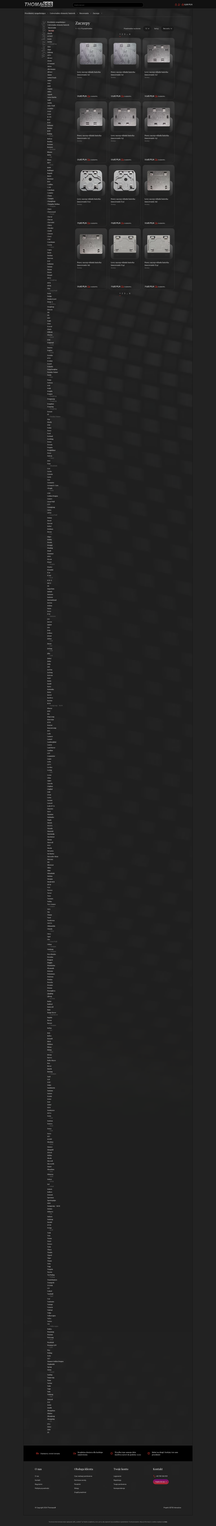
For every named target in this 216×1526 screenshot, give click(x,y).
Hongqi (49, 545)
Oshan (51, 945)
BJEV (50, 164)
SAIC (49, 1082)
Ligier (49, 781)
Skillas (49, 1155)
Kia (48, 714)
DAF (48, 261)
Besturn (51, 148)
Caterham (50, 190)
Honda (49, 542)
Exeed (49, 364)
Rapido (49, 1017)
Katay (49, 692)
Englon (50, 351)
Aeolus (52, 43)
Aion (49, 47)
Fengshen (50, 404)
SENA (49, 1113)
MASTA (49, 826)
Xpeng (49, 1367)
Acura (49, 39)
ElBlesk (50, 332)
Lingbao (50, 786)
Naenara (50, 899)
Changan (50, 198)
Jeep (48, 630)
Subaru (49, 1216)
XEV (48, 1358)
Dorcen (49, 310)
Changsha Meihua (53, 205)
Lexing (50, 771)
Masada (50, 828)
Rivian (49, 1055)
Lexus (49, 775)
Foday (49, 428)
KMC (49, 711)
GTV (48, 504)
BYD (48, 182)
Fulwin (50, 457)
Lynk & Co (51, 806)
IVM (51, 615)
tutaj (165, 1522)
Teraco (49, 1244)
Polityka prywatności (42, 1488)
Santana (50, 1091)
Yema (49, 1380)
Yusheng (50, 1395)
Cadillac (50, 184)
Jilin (50, 654)
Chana (49, 196)
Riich (49, 1041)
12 (146, 28)
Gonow (49, 499)
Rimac (49, 1047)
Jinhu (49, 661)
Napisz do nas (160, 1482)
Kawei (49, 695)
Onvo (49, 934)
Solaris (49, 1189)
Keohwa (50, 698)
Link (48, 792)
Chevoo (50, 220)
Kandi (49, 684)
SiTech (49, 1152)
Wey (48, 1350)
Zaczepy (96, 13)
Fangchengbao (52, 369)
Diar (52, 289)
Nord (49, 918)
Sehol (49, 1105)
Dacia (49, 253)
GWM (52, 514)
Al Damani (50, 63)
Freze (49, 453)
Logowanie (117, 1476)
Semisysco (51, 1110)
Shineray (50, 1175)
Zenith (49, 1408)
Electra (50, 336)
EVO (48, 358)
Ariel (49, 86)
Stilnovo (50, 1213)
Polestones (51, 974)
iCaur (50, 576)
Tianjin (49, 1252)
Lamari (49, 739)
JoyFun (49, 670)
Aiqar (49, 49)
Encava (49, 347)
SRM (49, 1203)
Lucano (49, 800)
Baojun (49, 128)
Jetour (49, 636)
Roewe (49, 1058)
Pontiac (50, 979)
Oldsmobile (51, 926)
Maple (49, 820)
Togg (49, 1266)
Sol (50, 1185)
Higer (49, 537)
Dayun (49, 269)
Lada (49, 733)
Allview (49, 72)
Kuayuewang (51, 728)
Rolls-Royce (51, 1060)
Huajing (50, 548)
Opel (49, 937)
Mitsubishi (51, 873)
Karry (49, 686)
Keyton (49, 700)
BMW (49, 167)
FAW (48, 385)
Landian (50, 750)
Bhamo (49, 152)
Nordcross (51, 920)
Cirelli (49, 231)
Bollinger (50, 170)
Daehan (50, 255)
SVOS (49, 1225)
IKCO (49, 583)
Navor (49, 893)
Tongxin (50, 1269)
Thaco (49, 1250)
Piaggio (49, 963)
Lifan (49, 778)
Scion (49, 1099)
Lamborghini (51, 742)
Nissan (49, 915)
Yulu (48, 1392)
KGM (55, 704)
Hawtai (49, 523)
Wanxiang (50, 1332)
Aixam (49, 61)
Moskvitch (51, 882)
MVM (49, 884)
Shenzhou (50, 1170)
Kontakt (37, 1480)
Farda (50, 376)
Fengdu (49, 391)
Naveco (49, 890)
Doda (49, 293)
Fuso (52, 465)
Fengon (52, 395)
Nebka (49, 901)
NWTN (49, 923)
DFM (49, 283)
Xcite (49, 1356)
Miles (49, 868)
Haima (49, 518)
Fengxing (52, 408)
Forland (50, 436)
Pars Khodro (51, 954)
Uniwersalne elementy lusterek (62, 13)
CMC (49, 239)
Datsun (49, 267)
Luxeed (49, 803)
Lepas (49, 759)
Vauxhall (50, 1295)
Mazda (49, 848)
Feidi (49, 388)
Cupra (49, 250)
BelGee (49, 139)
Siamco (49, 1147)
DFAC (52, 279)
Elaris (49, 329)
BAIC (49, 122)
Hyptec (49, 567)
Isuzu (49, 608)
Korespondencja (119, 1488)
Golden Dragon (52, 496)
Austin (49, 103)
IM (48, 586)
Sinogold (50, 1150)
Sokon (50, 1180)
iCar (48, 573)
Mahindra (50, 817)
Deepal (49, 275)
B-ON (49, 117)
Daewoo (50, 258)
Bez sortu (166, 28)
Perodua (50, 957)
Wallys (49, 1329)
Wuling (49, 1353)
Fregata (50, 447)
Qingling (50, 993)
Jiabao (50, 640)
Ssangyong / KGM (53, 1206)
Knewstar (50, 719)
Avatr (49, 111)
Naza (49, 896)
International (51, 600)
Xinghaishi (51, 1364)
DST (48, 318)
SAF (48, 1079)
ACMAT (50, 36)
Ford (49, 433)
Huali (49, 551)
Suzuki (49, 1222)
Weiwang (50, 1338)
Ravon (49, 1020)
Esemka (50, 355)
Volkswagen (51, 1316)
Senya (50, 1130)
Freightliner (51, 450)
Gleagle (50, 489)
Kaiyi (49, 678)
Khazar (49, 708)
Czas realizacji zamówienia (83, 1476)
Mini (48, 870)
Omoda (50, 930)
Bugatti (49, 173)
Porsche (50, 982)
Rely (48, 1033)
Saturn (49, 1093)
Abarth (49, 33)
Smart (49, 1166)
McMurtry (50, 854)
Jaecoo (49, 622)
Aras (48, 83)
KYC (48, 731)
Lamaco (50, 736)
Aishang (50, 52)
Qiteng (51, 997)
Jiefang (50, 649)
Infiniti (49, 591)
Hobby (49, 539)
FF (54, 415)
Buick (49, 176)
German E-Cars (52, 485)
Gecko (49, 471)
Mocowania (84, 13)
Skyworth (50, 1164)
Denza (49, 272)
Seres (49, 1133)
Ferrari (49, 412)
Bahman (50, 125)
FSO (48, 461)
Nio (48, 912)
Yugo (49, 1389)
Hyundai (50, 570)
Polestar (50, 971)
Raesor (51, 1024)
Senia (50, 1117)
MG (48, 862)
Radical (49, 1004)
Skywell (50, 1161)
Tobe (49, 1264)
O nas (37, 1476)
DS (48, 315)
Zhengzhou (51, 1410)
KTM (49, 722)
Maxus (49, 840)
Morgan (50, 879)
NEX (48, 909)
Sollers (49, 1192)
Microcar (50, 865)
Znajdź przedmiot (80, 1492)
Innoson (50, 594)
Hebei (49, 526)
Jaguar (49, 625)
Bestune (50, 144)
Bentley (50, 141)
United (49, 1291)
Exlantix (50, 366)
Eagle (49, 321)
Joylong (50, 672)
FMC (49, 425)
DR (48, 312)
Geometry (50, 483)
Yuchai (49, 1383)
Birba (49, 156)
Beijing (50, 135)
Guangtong (51, 507)
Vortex (49, 1321)
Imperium (50, 589)
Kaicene (50, 675)
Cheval (49, 217)
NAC (49, 887)
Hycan (49, 559)
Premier (50, 985)
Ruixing (51, 1073)
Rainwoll (50, 1007)
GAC (49, 468)
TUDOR (50, 1285)
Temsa (49, 1238)
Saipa (49, 1085)
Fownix (49, 445)
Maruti (49, 823)
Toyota (49, 1272)
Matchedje (51, 834)
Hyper (51, 563)
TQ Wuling (51, 1276)
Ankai (49, 80)
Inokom (50, 597)
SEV (48, 1136)
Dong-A (51, 303)
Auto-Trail (51, 106)
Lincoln (50, 783)
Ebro (49, 324)
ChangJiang (51, 201)
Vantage (50, 1304)
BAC (48, 120)
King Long (50, 717)
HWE (49, 556)
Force (49, 430)
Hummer (50, 554)
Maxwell (50, 842)
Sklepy (76, 1488)
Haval (49, 520)
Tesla (49, 1247)
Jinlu (49, 664)
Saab (49, 1076)
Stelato (49, 1209)
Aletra (49, 66)
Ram (48, 1010)
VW (52, 1325)
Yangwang (50, 1377)
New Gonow (51, 905)
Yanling (49, 1375)
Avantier (50, 108)
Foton (49, 442)
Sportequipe (51, 1200)
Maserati (50, 831)
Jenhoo (49, 633)
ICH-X (49, 580)
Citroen (50, 234)
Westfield (50, 1342)
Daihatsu (50, 264)
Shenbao (50, 1143)
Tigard (49, 1255)
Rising (50, 1051)
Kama (49, 681)
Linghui (50, 789)
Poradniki (77, 1484)
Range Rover (52, 1013)
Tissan (49, 1261)
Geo (48, 480)
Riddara (50, 1044)
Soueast (50, 1195)
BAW (49, 131)
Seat (48, 1102)
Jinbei (49, 658)
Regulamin (38, 1484)
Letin (49, 762)
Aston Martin (51, 97)
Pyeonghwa (51, 991)
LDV (48, 753)
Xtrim (50, 1371)
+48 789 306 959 (162, 1476)
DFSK (49, 286)
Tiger (49, 1258)
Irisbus (49, 606)
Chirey (49, 225)
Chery (49, 209)
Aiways (49, 58)
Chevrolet (50, 222)
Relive (49, 1036)
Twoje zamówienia (120, 1484)
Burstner (50, 179)
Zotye (49, 1427)
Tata (48, 1235)
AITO (49, 55)
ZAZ (48, 1402)
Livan (49, 795)
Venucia (50, 1307)
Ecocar (49, 326)
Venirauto (50, 1302)
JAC (48, 619)
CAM (49, 187)
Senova (50, 1125)
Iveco (49, 611)
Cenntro (50, 193)
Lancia (49, 745)
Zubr (49, 1429)
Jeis (48, 627)
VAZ (48, 1299)
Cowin (50, 246)
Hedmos (50, 529)
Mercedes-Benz (52, 856)
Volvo (49, 1318)
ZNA (48, 1424)
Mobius (49, 876)
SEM (49, 1107)
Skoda (49, 1158)
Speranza (50, 1197)
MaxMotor (51, 837)
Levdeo (49, 767)
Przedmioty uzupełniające (35, 13)
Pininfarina (51, 965)
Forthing (50, 439)
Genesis (50, 474)
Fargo (49, 380)
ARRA (49, 92)
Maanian (50, 814)
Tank (49, 1233)
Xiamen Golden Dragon (55, 1361)
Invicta (49, 603)
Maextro (50, 809)
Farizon (50, 383)
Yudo (49, 1386)
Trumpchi (50, 1283)
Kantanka (50, 689)
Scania (49, 1096)
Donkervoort (51, 299)
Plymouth (50, 968)
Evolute (50, 361)
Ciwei (49, 236)
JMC (48, 667)
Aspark (49, 94)
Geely (49, 477)
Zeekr (49, 1405)
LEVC (49, 764)
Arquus (49, 89)
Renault (50, 1039)
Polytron (50, 977)
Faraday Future (52, 372)
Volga (49, 1313)
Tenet (49, 1241)
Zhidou (49, 1413)
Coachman (51, 242)
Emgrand (50, 344)
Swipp (50, 1229)
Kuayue (49, 725)
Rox (48, 1063)
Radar (49, 1001)
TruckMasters (52, 1280)
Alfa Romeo (51, 69)
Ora (52, 940)
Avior (49, 114)
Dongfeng (50, 307)
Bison (49, 160)
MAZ (49, 845)
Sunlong (50, 1219)
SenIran (50, 1121)
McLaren (50, 851)
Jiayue (50, 645)
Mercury (50, 859)
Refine (50, 1029)
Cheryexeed (51, 213)
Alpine (49, 75)
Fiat (48, 419)
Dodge (49, 296)
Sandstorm (51, 1088)
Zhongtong (51, 1416)
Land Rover (51, 748)
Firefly (49, 422)
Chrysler (50, 228)
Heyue (50, 533)
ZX (48, 1432)
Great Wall (51, 502)
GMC (49, 493)
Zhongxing (51, 1420)
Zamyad (50, 1399)
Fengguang (52, 400)
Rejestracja (117, 1480)
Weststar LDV (52, 1346)
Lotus (49, 797)
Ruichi (49, 1069)
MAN (49, 811)
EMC (49, 340)
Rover (49, 1066)
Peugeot (50, 960)
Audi (49, 100)
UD (48, 1288)
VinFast (50, 1310)
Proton (49, 988)
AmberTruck (51, 78)
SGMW (49, 1139)
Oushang (51, 950)
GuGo (49, 510)
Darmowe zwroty (80, 1480)
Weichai (50, 1335)
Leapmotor (51, 756)
